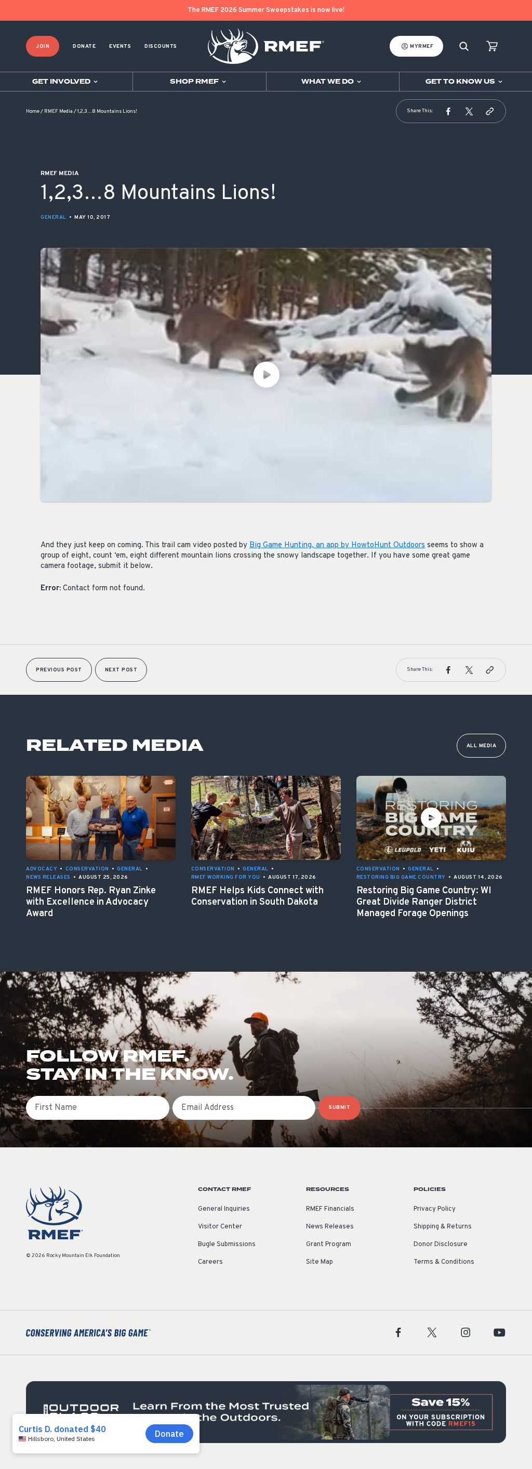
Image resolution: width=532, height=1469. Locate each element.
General (53, 217)
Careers (210, 1262)
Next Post (121, 670)
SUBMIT (339, 1107)
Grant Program (328, 1244)
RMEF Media (58, 111)
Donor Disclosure (441, 1244)
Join (42, 46)
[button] (448, 111)
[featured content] (266, 1412)
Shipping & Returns (443, 1227)
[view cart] (492, 46)
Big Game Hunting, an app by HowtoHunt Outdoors (337, 545)
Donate (84, 46)
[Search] (464, 46)
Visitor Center (220, 1227)
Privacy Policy (435, 1209)
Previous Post (59, 670)
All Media (482, 746)
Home (32, 111)
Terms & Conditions (444, 1262)
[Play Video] (266, 374)
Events (120, 46)
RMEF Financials (330, 1209)
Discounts (160, 46)
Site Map (319, 1262)
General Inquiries (224, 1209)
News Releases (330, 1227)
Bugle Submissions (227, 1244)
